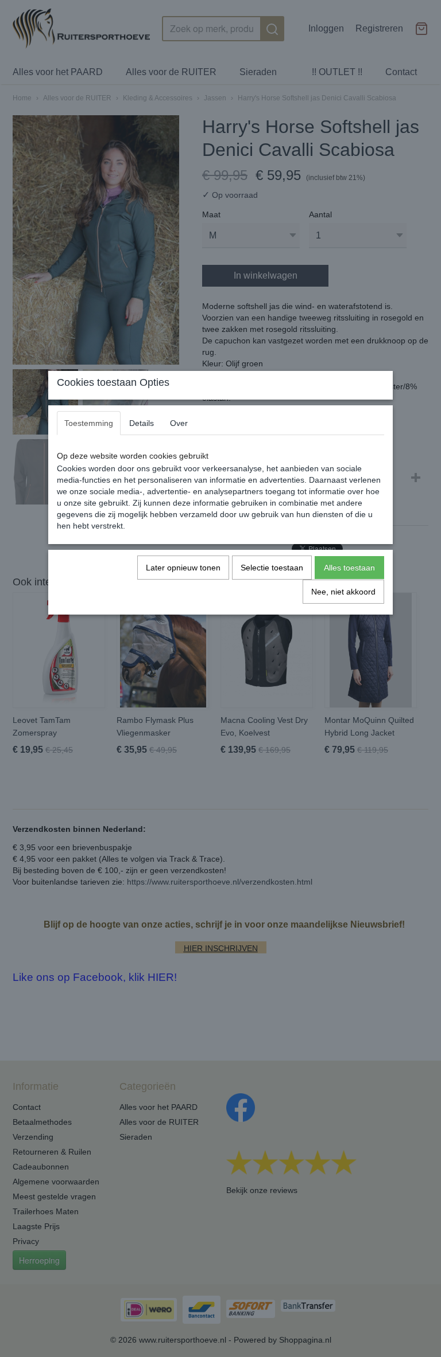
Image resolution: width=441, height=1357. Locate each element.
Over (179, 423)
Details (141, 423)
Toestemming (88, 423)
